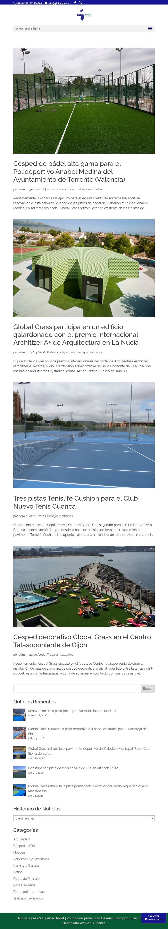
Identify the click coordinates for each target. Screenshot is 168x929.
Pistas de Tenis (24, 885)
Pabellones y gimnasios (31, 859)
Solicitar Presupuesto (153, 917)
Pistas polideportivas (61, 189)
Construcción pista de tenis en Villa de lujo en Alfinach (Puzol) (74, 768)
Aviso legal (55, 918)
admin (23, 189)
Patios (18, 872)
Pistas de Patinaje (26, 879)
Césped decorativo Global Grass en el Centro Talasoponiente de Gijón (82, 640)
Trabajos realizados (89, 189)
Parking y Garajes (26, 865)
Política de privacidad (83, 918)
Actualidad (21, 839)
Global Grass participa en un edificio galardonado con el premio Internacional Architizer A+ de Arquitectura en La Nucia (76, 334)
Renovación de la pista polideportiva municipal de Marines (72, 711)
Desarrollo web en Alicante (84, 923)
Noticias (19, 852)
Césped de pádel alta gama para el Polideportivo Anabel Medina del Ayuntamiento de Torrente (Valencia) (69, 171)
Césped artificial (25, 846)
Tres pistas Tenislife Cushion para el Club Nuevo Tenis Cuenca (75, 502)
